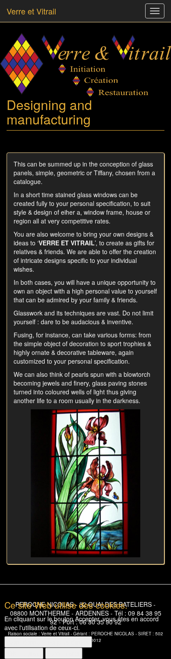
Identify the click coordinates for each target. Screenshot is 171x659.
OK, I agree (24, 653)
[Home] (85, 65)
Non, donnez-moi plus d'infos (48, 642)
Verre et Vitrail (31, 11)
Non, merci (64, 653)
